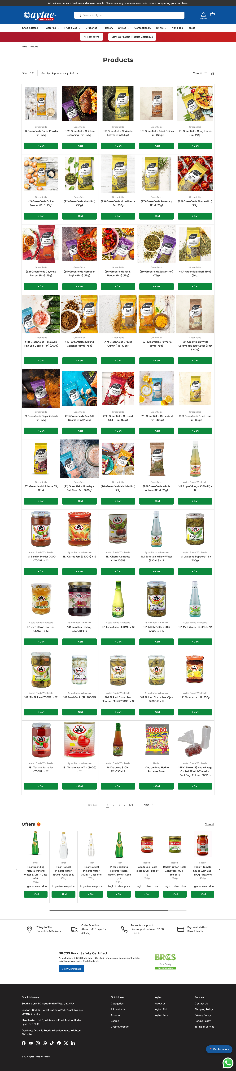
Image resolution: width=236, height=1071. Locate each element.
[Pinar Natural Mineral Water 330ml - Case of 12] (63, 844)
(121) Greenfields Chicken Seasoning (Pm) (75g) (80, 133)
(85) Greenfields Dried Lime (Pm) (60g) (195, 418)
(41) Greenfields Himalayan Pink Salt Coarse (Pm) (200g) (41, 343)
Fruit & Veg (70, 27)
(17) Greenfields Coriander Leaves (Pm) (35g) (118, 133)
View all (209, 824)
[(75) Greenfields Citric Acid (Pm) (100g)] (156, 388)
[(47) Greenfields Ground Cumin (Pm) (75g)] (118, 314)
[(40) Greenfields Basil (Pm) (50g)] (195, 244)
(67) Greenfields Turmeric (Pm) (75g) (157, 343)
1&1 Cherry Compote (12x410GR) (118, 558)
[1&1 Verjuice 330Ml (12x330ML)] (118, 740)
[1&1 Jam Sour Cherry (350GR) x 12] (79, 599)
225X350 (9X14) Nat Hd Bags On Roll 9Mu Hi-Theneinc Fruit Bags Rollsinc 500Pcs (195, 771)
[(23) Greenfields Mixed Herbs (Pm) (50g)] (118, 173)
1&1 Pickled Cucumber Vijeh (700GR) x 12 (156, 699)
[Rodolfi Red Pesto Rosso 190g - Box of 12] (147, 844)
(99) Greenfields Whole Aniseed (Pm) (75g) (156, 488)
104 (131, 804)
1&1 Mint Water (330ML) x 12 (195, 627)
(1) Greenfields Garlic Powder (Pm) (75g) (41, 133)
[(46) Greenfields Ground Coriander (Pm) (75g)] (79, 314)
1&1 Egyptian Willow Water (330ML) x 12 (156, 558)
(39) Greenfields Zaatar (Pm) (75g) (156, 273)
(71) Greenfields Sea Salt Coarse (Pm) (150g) (79, 418)
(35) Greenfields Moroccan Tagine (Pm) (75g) (79, 273)
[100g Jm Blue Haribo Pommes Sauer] (156, 740)
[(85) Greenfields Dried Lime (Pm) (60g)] (195, 388)
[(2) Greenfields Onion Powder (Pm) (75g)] (41, 173)
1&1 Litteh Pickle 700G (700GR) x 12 (157, 628)
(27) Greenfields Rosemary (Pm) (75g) (156, 203)
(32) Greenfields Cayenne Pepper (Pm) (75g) (41, 273)
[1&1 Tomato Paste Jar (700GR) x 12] (41, 740)
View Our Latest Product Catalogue (132, 36)
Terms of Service (204, 1026)
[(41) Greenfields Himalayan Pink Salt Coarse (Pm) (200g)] (41, 314)
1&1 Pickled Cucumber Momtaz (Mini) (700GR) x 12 (118, 699)
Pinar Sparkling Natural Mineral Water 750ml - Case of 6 (119, 872)
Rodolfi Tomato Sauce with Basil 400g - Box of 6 (202, 870)
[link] (89, 805)
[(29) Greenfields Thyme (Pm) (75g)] (195, 173)
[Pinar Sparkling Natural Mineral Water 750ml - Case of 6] (119, 844)
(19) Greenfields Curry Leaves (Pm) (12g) (195, 133)
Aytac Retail (162, 1015)
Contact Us (201, 1003)
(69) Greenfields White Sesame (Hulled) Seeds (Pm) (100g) (195, 345)
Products (34, 47)
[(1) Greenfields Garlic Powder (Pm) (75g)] (41, 103)
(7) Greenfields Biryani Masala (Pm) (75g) (41, 418)
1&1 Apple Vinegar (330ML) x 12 (195, 488)
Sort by (45, 73)
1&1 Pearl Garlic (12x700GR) (79, 697)
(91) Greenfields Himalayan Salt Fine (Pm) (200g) (79, 488)
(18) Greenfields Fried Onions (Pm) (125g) (157, 133)
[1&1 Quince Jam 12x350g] (195, 669)
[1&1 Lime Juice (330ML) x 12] (118, 599)
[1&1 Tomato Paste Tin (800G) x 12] (79, 740)
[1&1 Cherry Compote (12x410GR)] (118, 529)
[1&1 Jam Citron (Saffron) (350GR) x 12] (41, 599)
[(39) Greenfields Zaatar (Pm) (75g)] (156, 244)
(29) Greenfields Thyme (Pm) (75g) (195, 203)
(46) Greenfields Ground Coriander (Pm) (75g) (79, 343)
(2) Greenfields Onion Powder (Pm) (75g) (41, 203)
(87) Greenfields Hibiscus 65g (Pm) (41, 488)
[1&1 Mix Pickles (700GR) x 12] (41, 669)
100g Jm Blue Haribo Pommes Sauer (156, 769)
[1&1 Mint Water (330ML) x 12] (195, 599)
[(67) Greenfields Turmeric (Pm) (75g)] (156, 314)
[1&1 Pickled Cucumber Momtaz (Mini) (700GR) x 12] (118, 669)
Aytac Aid (160, 1009)
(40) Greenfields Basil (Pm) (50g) (195, 273)
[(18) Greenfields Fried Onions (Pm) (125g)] (156, 103)
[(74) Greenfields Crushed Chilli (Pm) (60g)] (118, 388)
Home (24, 47)
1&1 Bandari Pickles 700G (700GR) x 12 (41, 558)
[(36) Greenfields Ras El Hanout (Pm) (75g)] (118, 244)
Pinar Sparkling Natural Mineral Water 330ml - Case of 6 (35, 872)
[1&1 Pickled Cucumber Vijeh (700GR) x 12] (156, 669)
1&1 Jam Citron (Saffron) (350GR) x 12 (41, 628)
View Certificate (71, 968)
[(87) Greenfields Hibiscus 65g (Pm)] (41, 458)
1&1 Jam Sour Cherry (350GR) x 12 (79, 628)
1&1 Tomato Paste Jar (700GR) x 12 (41, 769)
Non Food (177, 27)
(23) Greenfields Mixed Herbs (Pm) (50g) (118, 203)
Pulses (191, 27)
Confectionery (142, 27)
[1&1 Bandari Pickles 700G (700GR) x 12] (41, 529)
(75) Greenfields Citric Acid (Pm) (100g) (156, 418)
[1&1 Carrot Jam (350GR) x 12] (79, 529)
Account (116, 1015)
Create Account (120, 1026)
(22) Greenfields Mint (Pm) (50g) (79, 203)
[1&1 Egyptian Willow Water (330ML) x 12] (156, 529)
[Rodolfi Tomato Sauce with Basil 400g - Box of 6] (202, 844)
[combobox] (129, 15)
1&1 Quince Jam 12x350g (195, 697)
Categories (117, 1003)
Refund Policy (203, 1020)
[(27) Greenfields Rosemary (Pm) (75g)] (156, 173)
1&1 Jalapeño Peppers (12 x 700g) (195, 558)
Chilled (122, 27)
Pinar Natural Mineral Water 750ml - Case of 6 (91, 870)
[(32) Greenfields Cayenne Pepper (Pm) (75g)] (41, 244)
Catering (51, 27)
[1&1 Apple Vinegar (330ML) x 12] (195, 458)
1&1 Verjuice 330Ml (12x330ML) (118, 769)
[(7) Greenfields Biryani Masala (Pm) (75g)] (41, 388)
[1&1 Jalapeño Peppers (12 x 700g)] (195, 529)
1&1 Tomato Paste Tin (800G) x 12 (79, 769)
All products (118, 1009)
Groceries (91, 27)
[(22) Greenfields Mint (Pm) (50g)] (79, 173)
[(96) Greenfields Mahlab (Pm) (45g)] (118, 458)
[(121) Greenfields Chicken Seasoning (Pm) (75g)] (79, 103)
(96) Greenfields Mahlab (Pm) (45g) (118, 488)
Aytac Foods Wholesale (39, 1057)
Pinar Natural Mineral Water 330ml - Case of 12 (63, 870)
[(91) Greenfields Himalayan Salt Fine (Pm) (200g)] (79, 458)
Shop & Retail (30, 27)
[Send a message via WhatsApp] (228, 1063)
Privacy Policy (203, 1015)
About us (160, 1003)
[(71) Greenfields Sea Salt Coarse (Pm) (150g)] (79, 388)
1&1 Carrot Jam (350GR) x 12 (79, 556)
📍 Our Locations (219, 1049)
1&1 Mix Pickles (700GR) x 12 (41, 697)
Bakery (109, 27)
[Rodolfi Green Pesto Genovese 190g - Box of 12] (175, 844)
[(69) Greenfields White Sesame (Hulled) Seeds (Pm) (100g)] (195, 314)
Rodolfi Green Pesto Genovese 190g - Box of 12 (174, 870)
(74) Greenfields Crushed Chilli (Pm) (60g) (118, 418)
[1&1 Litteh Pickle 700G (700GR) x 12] (156, 599)
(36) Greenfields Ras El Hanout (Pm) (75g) (118, 273)
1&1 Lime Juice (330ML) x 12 (118, 627)
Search (115, 1020)
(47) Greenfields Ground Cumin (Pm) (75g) (118, 343)
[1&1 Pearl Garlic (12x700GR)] (79, 669)
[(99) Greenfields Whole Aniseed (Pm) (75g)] (156, 458)
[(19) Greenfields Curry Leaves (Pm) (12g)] (195, 103)
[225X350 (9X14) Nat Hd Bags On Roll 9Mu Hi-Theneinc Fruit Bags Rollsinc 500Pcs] (195, 740)
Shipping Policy (204, 1009)
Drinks (159, 27)
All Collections (91, 36)
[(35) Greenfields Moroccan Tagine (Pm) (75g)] (79, 244)
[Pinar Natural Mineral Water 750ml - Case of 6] (91, 844)
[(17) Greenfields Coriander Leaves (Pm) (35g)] (118, 103)
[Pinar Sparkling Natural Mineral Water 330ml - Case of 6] (35, 844)
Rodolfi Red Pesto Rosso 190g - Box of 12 (146, 870)
